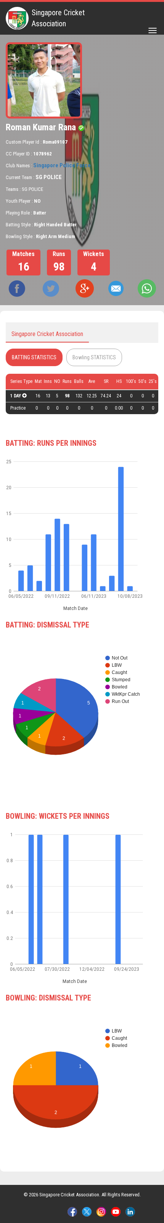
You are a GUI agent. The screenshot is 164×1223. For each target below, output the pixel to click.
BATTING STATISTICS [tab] (34, 357)
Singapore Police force (62, 165)
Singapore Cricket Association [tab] (47, 334)
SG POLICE (48, 177)
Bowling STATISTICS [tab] (94, 357)
